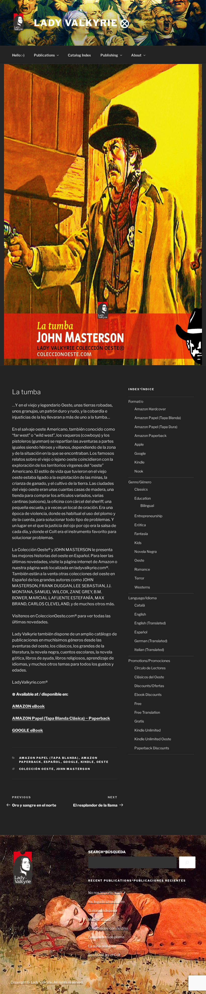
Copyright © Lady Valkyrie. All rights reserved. (47, 982)
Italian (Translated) (149, 649)
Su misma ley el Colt (104, 955)
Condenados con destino (108, 928)
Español (52, 762)
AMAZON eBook (28, 706)
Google (70, 762)
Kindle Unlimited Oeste (152, 739)
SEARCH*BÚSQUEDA (107, 852)
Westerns (142, 587)
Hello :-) (18, 55)
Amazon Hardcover (150, 409)
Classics (141, 489)
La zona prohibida (102, 946)
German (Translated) (150, 641)
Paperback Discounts (151, 748)
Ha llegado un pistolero (106, 901)
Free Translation (147, 712)
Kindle (87, 762)
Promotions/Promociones (149, 660)
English (140, 614)
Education (142, 498)
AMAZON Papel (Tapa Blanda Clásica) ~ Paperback (61, 718)
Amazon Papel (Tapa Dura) (155, 427)
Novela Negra (145, 551)
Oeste (102, 762)
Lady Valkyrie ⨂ (82, 22)
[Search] (187, 862)
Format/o (135, 401)
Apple (139, 444)
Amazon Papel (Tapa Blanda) (49, 758)
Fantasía (141, 534)
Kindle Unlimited (147, 730)
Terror (139, 578)
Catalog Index (79, 55)
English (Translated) (150, 623)
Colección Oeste (36, 769)
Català (139, 605)
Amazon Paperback (150, 435)
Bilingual (147, 505)
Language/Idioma (142, 598)
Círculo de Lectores (150, 668)
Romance (142, 569)
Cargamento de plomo (106, 937)
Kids (137, 543)
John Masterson (73, 769)
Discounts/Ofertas (149, 686)
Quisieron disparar (102, 910)
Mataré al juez (99, 919)
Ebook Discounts (148, 694)
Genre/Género (139, 482)
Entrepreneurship (148, 516)
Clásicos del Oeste (149, 677)
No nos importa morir (105, 892)
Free (137, 703)
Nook (138, 471)
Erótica (140, 525)
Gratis (139, 721)
